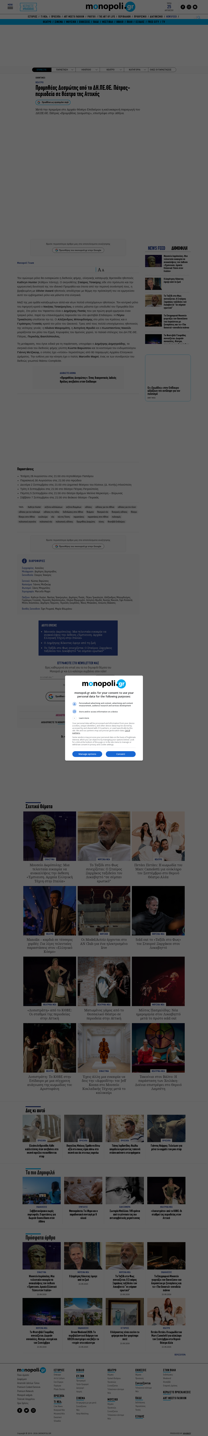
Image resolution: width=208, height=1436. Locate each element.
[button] (104, 718)
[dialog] (104, 718)
